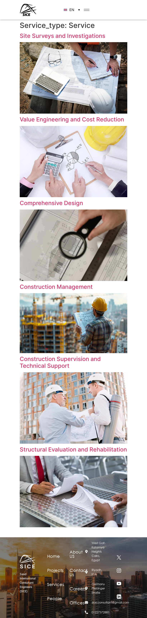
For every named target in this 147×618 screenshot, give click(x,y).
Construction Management (56, 286)
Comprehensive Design (51, 203)
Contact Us (78, 572)
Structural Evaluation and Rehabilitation (73, 449)
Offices (77, 602)
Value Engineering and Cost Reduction (72, 119)
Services (55, 584)
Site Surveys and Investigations (62, 35)
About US (76, 554)
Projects (55, 570)
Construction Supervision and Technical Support (60, 362)
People (54, 598)
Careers (78, 588)
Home (53, 556)
